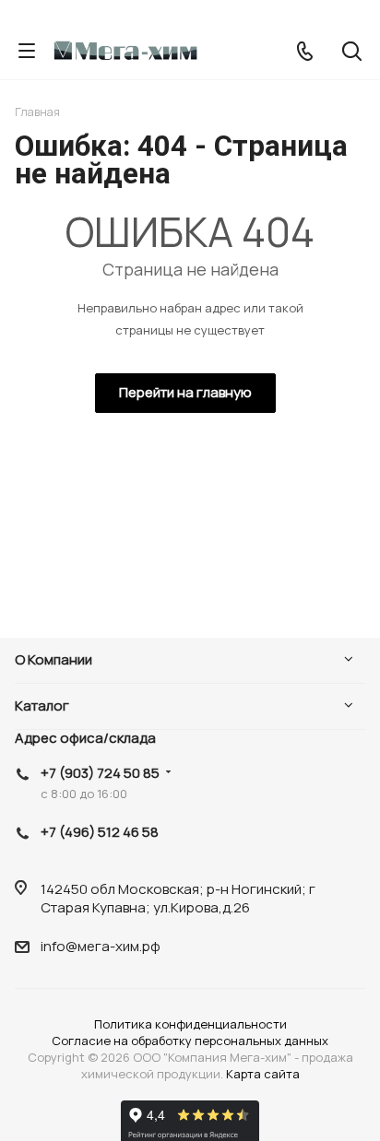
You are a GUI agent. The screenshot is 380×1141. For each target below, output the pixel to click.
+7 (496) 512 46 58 (100, 831)
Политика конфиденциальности (190, 1024)
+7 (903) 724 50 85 (100, 772)
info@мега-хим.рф (100, 946)
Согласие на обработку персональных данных (190, 1040)
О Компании (53, 659)
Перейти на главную (185, 392)
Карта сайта (263, 1073)
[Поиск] (352, 53)
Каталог (42, 705)
